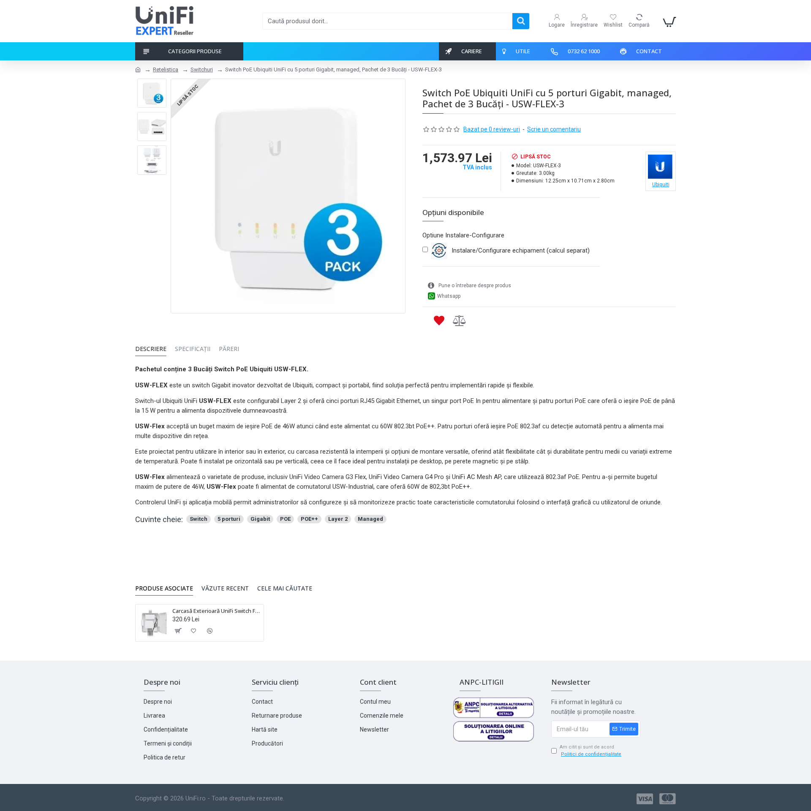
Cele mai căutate (284, 588)
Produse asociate (164, 588)
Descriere (150, 349)
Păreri (229, 349)
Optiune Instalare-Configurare (463, 235)
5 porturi (229, 519)
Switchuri (202, 69)
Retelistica (165, 69)
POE (285, 519)
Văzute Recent (225, 588)
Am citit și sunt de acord (590, 750)
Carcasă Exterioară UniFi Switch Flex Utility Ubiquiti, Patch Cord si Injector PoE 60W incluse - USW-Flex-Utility (216, 611)
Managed (370, 519)
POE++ (309, 519)
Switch (198, 519)
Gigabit (260, 519)
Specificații (192, 349)
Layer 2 (338, 519)
